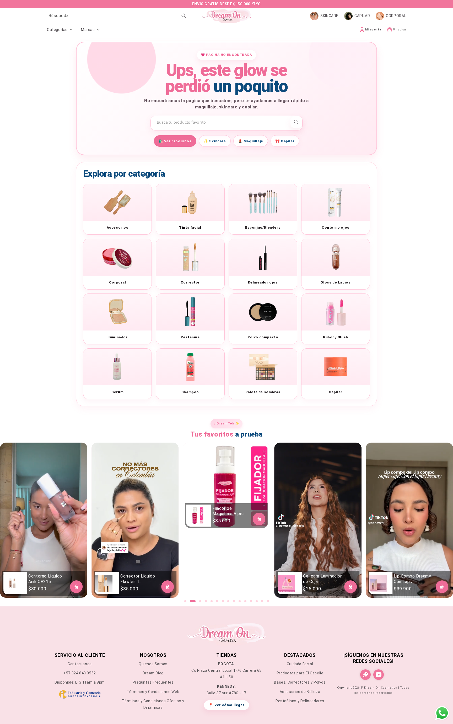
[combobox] (116, 16)
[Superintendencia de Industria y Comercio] (79, 695)
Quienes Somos (153, 664)
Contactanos (80, 664)
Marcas (88, 29)
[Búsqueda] (184, 16)
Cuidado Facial (300, 664)
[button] (185, 601)
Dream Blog (153, 673)
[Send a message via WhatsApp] (442, 713)
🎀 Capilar (284, 141)
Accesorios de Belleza (300, 692)
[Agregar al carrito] (76, 586)
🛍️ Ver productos (175, 141)
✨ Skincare (215, 141)
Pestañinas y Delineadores (300, 701)
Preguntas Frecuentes (153, 682)
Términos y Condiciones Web (153, 692)
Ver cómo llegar (227, 705)
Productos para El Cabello (300, 673)
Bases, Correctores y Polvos (300, 682)
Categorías (57, 29)
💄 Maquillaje (250, 141)
